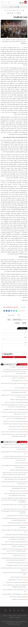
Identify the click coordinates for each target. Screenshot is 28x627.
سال (2, 364)
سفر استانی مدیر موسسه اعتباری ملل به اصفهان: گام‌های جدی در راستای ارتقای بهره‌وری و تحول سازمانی (14, 519)
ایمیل (25, 337)
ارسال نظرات (22, 328)
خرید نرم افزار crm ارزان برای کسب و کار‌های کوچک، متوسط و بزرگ (14, 590)
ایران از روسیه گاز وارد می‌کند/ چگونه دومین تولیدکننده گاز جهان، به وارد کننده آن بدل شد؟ (13, 482)
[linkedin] (6, 311)
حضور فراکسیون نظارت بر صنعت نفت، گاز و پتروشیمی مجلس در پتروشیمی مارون (14, 526)
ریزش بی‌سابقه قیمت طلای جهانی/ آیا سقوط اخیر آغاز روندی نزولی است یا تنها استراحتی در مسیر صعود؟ (13, 377)
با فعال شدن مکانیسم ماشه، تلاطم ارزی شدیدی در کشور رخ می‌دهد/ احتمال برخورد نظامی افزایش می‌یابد (15, 494)
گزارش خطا (10, 315)
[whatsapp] (16, 311)
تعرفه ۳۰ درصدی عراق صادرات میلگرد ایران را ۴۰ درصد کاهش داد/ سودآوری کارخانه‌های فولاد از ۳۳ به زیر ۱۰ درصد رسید (13, 417)
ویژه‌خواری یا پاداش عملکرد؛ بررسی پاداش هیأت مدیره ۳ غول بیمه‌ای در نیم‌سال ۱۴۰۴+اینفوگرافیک (14, 586)
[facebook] (9, 311)
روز (10, 364)
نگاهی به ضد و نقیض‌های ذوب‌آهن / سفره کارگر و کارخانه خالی (14, 594)
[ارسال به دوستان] (10, 13)
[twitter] (11, 311)
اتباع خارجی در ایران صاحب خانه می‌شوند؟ (18, 491)
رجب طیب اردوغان (17, 319)
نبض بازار (21, 48)
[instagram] (14, 610)
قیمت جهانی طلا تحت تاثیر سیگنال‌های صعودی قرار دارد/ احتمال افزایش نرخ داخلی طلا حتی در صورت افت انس (14, 406)
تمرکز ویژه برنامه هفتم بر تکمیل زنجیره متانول (17, 426)
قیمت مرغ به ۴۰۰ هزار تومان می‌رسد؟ (19, 380)
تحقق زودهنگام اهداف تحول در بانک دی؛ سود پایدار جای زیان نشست (14, 573)
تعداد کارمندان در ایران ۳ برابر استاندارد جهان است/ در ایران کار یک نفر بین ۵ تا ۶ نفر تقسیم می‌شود (13, 413)
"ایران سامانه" (11, 624)
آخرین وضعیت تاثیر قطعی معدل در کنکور (18, 577)
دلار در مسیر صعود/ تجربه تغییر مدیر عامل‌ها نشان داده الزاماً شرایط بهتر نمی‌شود (13, 569)
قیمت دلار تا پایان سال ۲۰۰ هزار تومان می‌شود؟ (17, 580)
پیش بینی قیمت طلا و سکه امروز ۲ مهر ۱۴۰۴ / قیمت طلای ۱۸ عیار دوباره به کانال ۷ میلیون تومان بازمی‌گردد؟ (13, 391)
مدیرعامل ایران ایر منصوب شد (20, 388)
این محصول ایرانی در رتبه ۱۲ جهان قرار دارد (18, 367)
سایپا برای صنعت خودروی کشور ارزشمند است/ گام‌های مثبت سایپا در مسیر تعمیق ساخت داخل (13, 466)
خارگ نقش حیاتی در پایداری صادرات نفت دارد (17, 429)
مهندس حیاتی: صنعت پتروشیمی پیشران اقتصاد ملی (16, 565)
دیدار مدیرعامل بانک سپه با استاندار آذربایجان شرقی (16, 515)
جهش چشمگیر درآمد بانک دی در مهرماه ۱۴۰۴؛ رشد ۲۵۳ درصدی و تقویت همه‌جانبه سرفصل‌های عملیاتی (14, 435)
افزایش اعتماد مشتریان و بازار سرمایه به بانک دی (17, 523)
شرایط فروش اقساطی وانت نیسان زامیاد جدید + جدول (15, 402)
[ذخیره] (12, 13)
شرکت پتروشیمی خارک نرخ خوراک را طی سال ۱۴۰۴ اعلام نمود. (14, 424)
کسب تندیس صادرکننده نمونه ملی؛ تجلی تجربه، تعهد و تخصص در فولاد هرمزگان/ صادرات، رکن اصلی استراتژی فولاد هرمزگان (13, 478)
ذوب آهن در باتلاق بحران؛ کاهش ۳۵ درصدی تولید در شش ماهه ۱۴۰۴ (14, 531)
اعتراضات (17, 323)
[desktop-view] (9, 2)
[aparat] (22, 610)
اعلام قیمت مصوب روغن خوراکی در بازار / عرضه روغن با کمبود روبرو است (13, 384)
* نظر (26, 342)
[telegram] (14, 311)
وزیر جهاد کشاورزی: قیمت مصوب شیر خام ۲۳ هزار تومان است (14, 409)
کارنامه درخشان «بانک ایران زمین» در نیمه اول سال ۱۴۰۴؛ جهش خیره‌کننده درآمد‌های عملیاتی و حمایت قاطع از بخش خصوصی (14, 473)
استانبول (18, 186)
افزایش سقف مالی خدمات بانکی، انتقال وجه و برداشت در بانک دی (13, 432)
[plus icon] (20, 13)
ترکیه (16, 260)
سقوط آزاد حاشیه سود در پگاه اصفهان (19, 599)
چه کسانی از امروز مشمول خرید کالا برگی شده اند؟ (16, 562)
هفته (7, 364)
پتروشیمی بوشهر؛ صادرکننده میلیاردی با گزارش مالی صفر (15, 534)
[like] (18, 315)
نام (25, 331)
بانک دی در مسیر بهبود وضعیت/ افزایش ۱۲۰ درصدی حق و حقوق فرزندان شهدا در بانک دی (14, 396)
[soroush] (4, 311)
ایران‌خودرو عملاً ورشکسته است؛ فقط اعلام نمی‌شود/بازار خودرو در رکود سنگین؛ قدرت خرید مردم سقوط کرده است (14, 538)
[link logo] (23, 2)
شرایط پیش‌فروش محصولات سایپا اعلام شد (18, 399)
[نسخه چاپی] (8, 13)
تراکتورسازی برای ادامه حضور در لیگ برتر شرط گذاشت (16, 582)
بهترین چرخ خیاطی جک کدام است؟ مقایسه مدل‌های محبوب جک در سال (13, 505)
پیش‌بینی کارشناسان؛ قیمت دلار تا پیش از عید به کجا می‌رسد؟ (14, 421)
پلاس (16, 7)
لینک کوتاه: (23, 307)
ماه (4, 364)
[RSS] (6, 610)
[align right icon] (18, 13)
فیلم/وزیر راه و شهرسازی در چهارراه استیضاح (18, 597)
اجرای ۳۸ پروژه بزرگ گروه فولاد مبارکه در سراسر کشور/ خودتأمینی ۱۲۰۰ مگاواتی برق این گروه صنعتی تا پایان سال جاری (14, 559)
